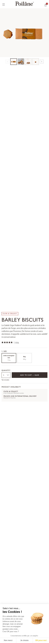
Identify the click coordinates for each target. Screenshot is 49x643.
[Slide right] (42, 61)
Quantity (6, 370)
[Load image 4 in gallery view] (35, 61)
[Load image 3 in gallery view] (28, 61)
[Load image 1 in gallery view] (13, 61)
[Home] (24, 4)
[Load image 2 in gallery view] (21, 61)
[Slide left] (7, 61)
